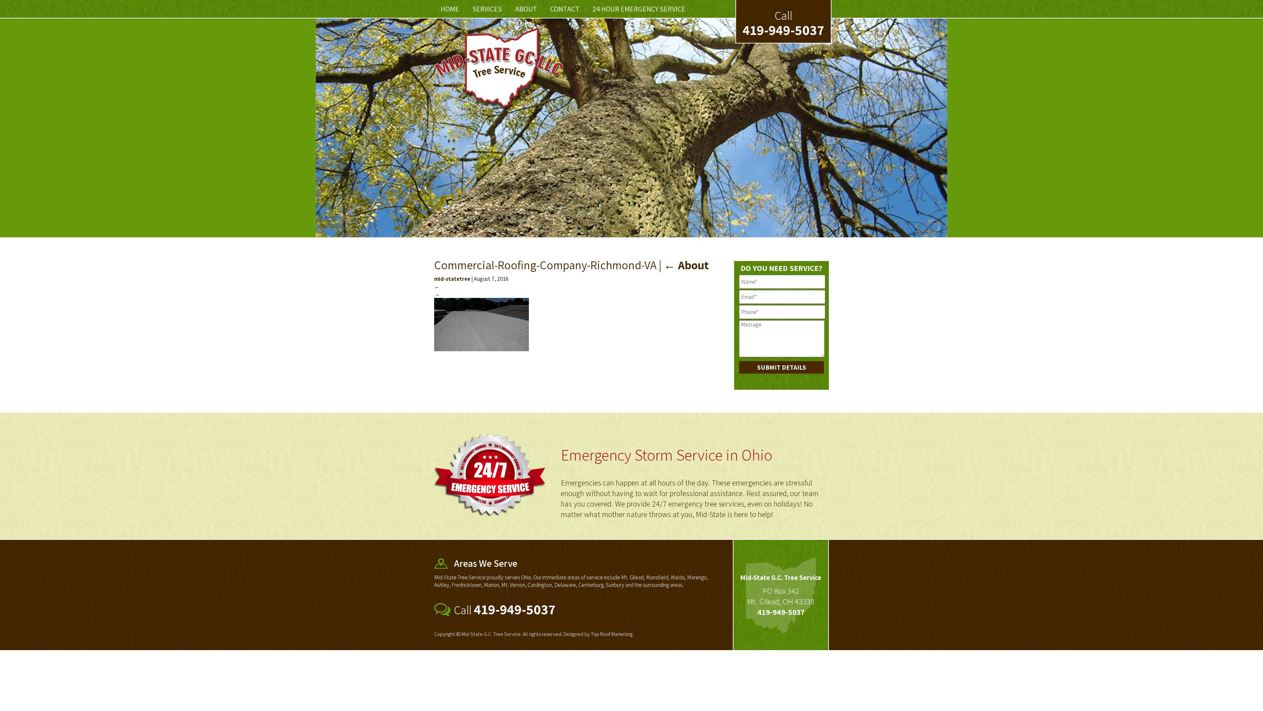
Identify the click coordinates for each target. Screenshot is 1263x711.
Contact (565, 8)
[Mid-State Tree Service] (499, 109)
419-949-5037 (783, 30)
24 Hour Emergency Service (639, 8)
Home (450, 8)
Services (487, 8)
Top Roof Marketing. (612, 634)
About (526, 8)
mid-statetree (452, 278)
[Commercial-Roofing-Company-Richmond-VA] (481, 349)
